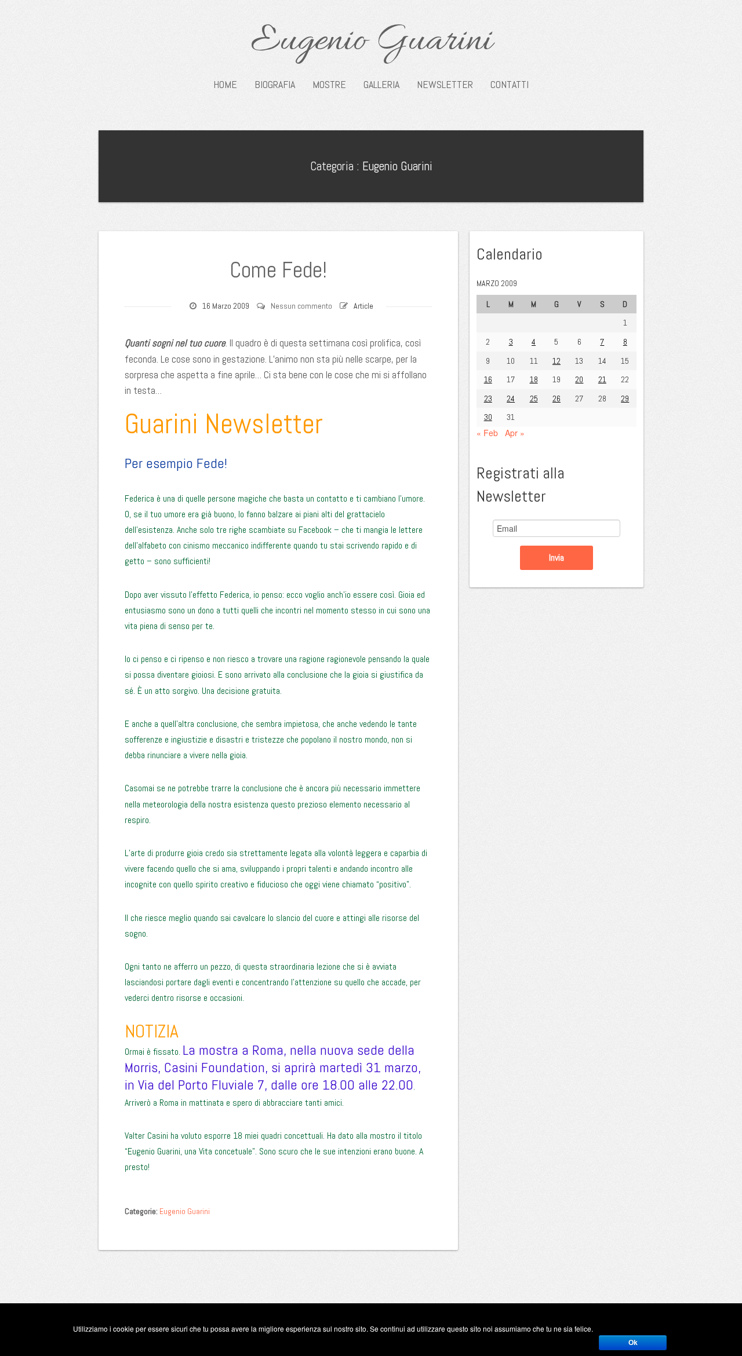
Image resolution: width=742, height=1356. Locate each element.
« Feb (487, 432)
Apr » (515, 432)
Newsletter (445, 84)
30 (488, 417)
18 (534, 379)
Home (225, 84)
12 (556, 361)
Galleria (381, 84)
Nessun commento (301, 306)
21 (602, 379)
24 (511, 398)
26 (556, 398)
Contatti (509, 84)
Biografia (274, 84)
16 (488, 379)
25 (534, 398)
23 (488, 398)
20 (579, 379)
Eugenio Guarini (371, 41)
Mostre (329, 84)
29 (625, 398)
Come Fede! (278, 270)
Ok (633, 1343)
